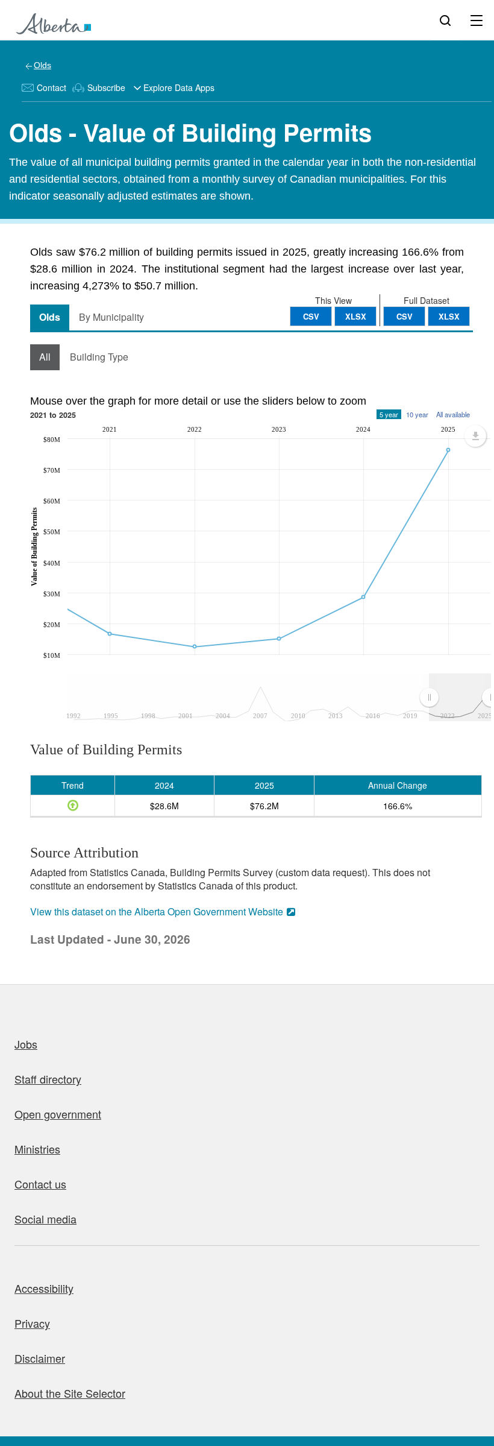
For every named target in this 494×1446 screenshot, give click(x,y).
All (45, 357)
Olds (42, 65)
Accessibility (43, 1288)
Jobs (25, 1044)
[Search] (445, 20)
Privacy (32, 1323)
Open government (57, 1114)
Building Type (99, 357)
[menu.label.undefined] (475, 436)
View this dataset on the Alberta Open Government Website (156, 911)
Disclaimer (39, 1358)
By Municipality (111, 317)
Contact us (40, 1184)
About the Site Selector (69, 1393)
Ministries (37, 1149)
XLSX (449, 316)
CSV (404, 316)
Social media (45, 1219)
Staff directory (47, 1079)
